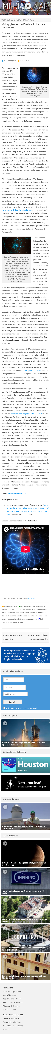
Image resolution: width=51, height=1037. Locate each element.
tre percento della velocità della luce (17, 210)
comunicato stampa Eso (16, 493)
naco (4, 610)
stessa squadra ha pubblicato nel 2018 (26, 413)
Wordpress (17, 1022)
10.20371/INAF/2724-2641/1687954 (13, 622)
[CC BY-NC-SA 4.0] (31, 598)
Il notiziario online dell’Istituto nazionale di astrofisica (25, 11)
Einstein (32, 606)
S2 (7, 610)
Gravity (26, 370)
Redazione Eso (10, 60)
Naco (39, 370)
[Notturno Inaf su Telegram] (25, 792)
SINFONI (11, 610)
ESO (37, 606)
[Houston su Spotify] (25, 773)
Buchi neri (25, 606)
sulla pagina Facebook (38, 613)
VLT (16, 610)
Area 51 (6, 1029)
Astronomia (8, 606)
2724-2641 (11, 1009)
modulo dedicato (30, 619)
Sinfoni (32, 370)
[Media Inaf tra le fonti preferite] (25, 664)
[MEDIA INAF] (25, 8)
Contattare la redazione (13, 1025)
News (16, 606)
